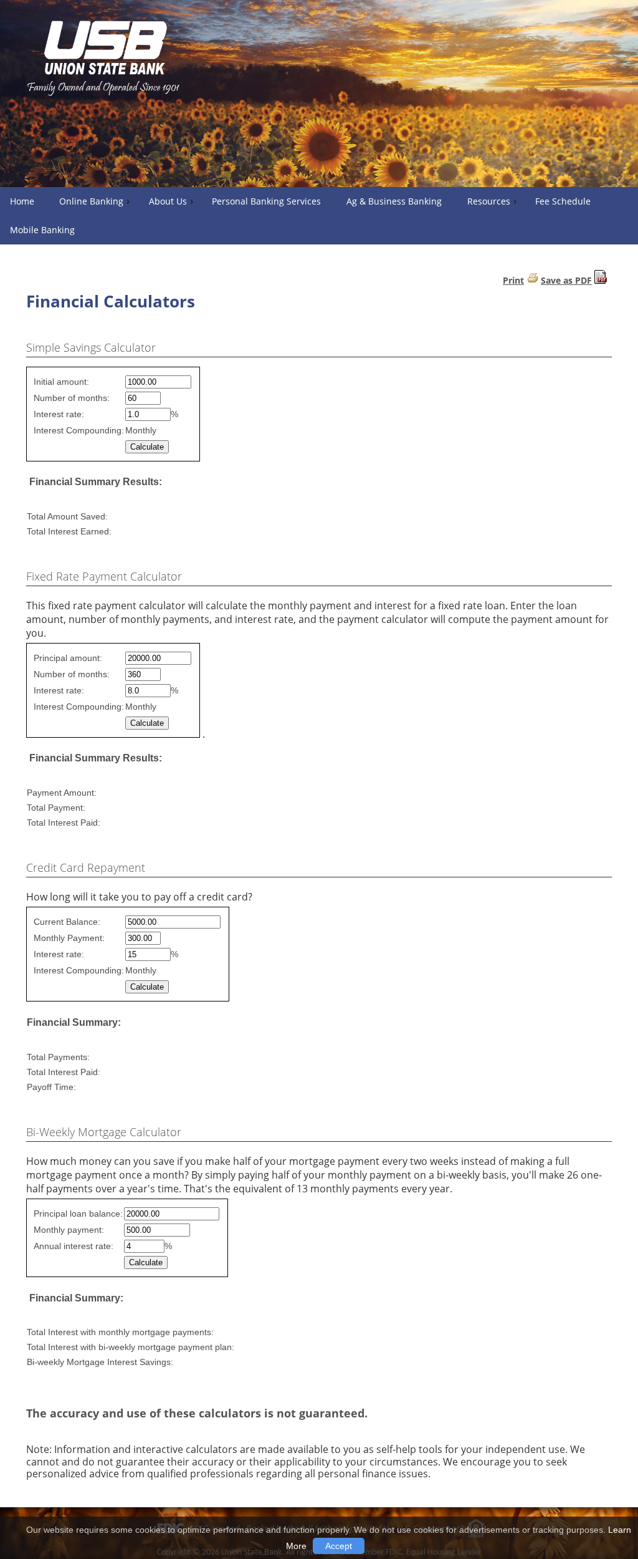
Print (513, 280)
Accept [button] (338, 1546)
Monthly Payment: (69, 938)
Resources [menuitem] (488, 201)
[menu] (319, 215)
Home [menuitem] (22, 201)
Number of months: (72, 398)
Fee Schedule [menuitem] (563, 201)
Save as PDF (566, 280)
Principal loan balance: (78, 1214)
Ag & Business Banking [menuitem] (394, 201)
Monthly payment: (69, 1230)
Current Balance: (67, 922)
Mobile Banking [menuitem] (42, 230)
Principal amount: (68, 658)
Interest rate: (59, 414)
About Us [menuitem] (168, 201)
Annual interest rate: (73, 1246)
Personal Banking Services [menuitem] (266, 201)
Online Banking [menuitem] (91, 201)
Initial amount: (61, 382)
